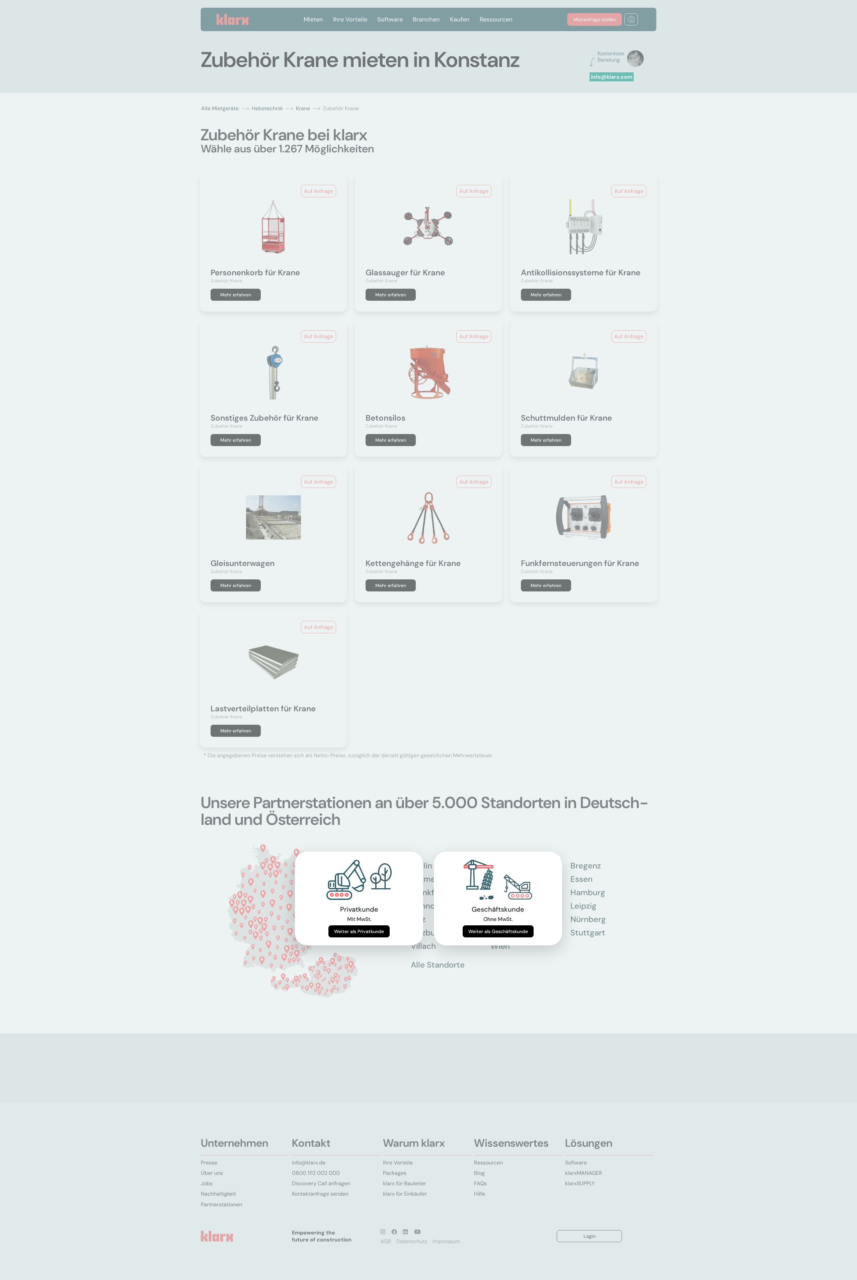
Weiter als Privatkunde (359, 931)
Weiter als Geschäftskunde (498, 931)
